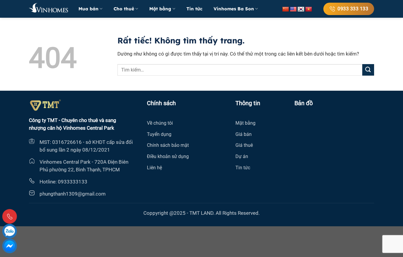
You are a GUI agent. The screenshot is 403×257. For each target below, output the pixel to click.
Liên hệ (154, 167)
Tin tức (194, 9)
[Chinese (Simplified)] (285, 9)
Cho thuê (124, 9)
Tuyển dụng (159, 134)
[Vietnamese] (308, 9)
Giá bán (243, 134)
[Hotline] (9, 216)
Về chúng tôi (160, 123)
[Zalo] (9, 231)
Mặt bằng (160, 9)
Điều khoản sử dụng (168, 156)
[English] (293, 9)
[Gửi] (368, 70)
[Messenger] (9, 246)
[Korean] (300, 9)
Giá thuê (244, 145)
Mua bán (88, 9)
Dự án (241, 156)
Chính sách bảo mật (168, 145)
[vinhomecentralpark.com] (49, 9)
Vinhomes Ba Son (234, 9)
